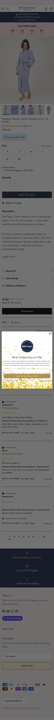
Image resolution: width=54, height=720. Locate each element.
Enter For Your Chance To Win (27, 376)
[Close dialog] (50, 333)
